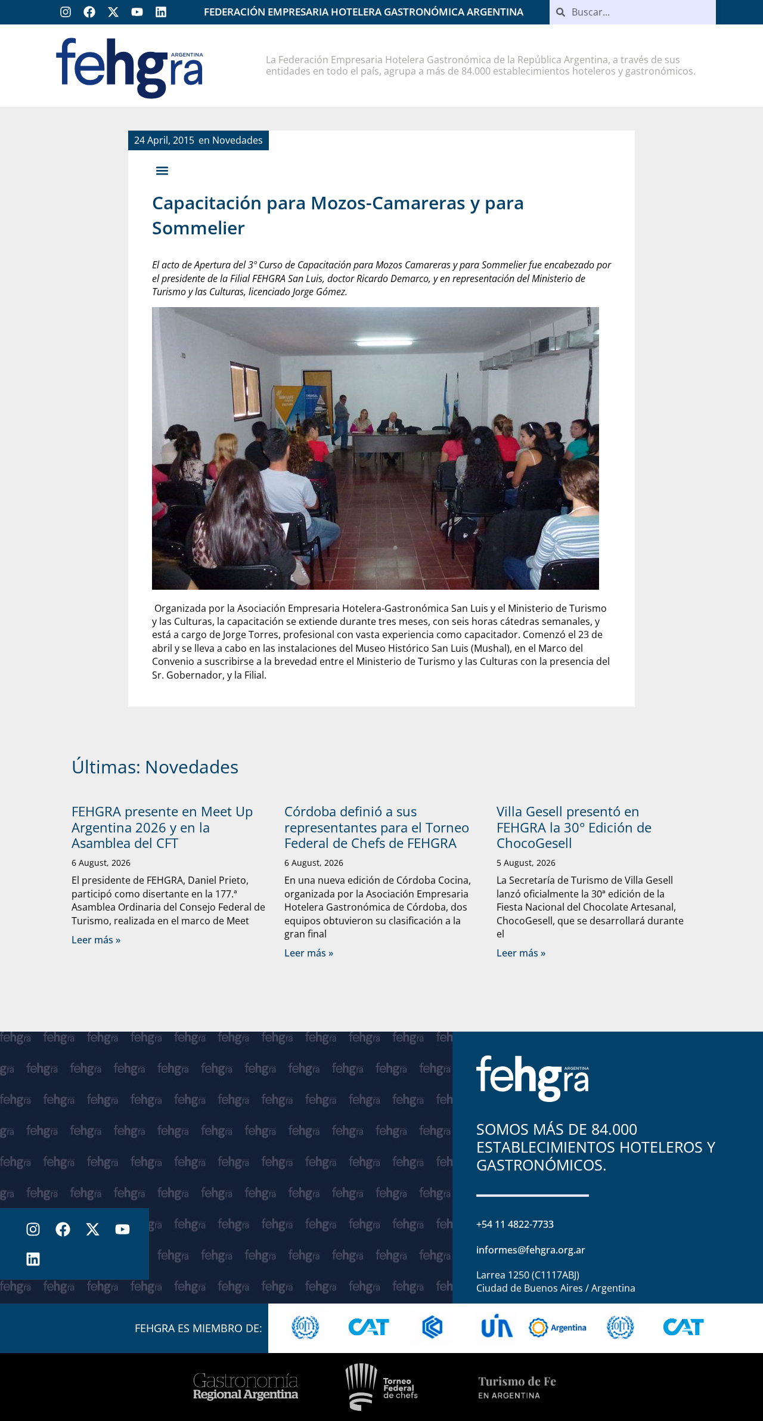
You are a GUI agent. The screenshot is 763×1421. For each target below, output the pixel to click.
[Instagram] (65, 12)
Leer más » (96, 939)
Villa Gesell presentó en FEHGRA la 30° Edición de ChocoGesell (574, 827)
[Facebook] (89, 12)
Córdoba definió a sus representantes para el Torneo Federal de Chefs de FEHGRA (376, 827)
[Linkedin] (161, 12)
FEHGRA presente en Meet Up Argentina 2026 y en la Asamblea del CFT (162, 827)
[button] (162, 170)
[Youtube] (137, 12)
